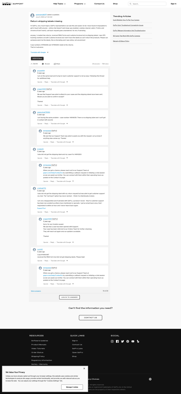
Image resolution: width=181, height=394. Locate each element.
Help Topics (58, 4)
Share (58, 64)
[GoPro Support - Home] (12, 3)
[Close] (84, 368)
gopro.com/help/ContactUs (53, 173)
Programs (78, 4)
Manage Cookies (72, 387)
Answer (47, 64)
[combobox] (149, 4)
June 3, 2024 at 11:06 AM (44, 17)
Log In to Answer (69, 297)
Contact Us (99, 4)
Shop (115, 4)
